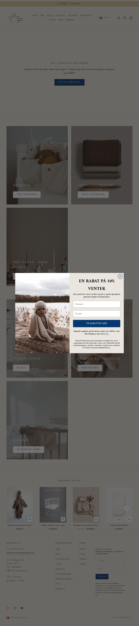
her (107, 334)
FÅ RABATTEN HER (96, 323)
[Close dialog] (120, 276)
